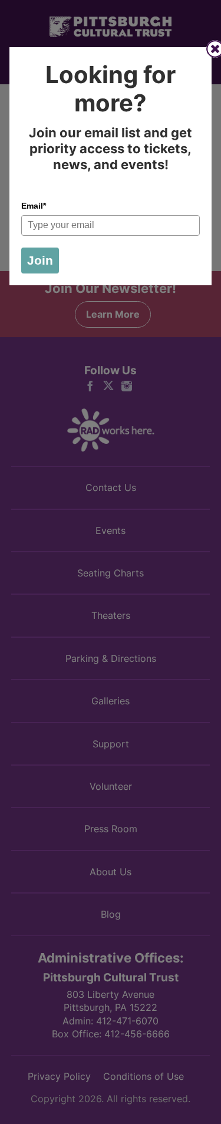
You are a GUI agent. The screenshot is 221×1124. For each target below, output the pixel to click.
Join (40, 260)
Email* (33, 205)
